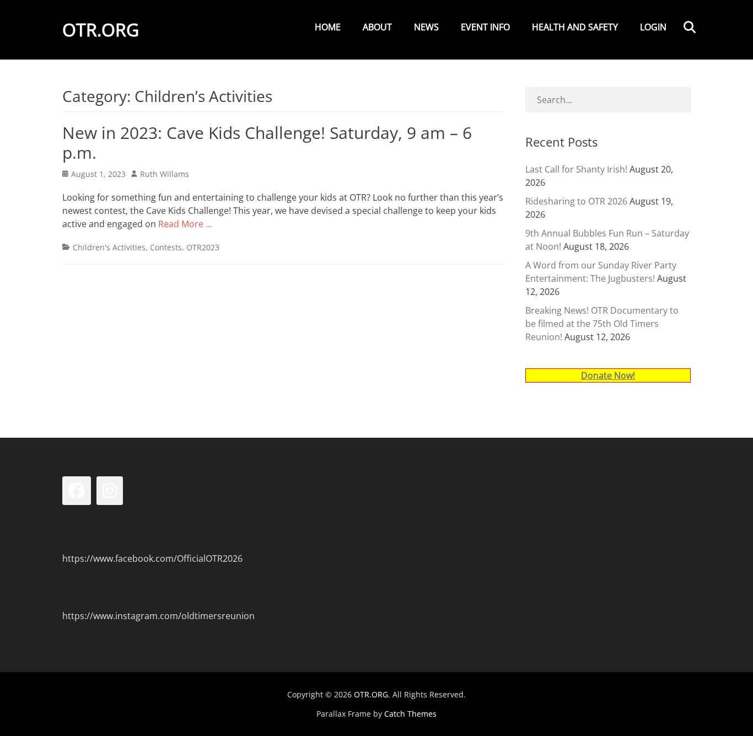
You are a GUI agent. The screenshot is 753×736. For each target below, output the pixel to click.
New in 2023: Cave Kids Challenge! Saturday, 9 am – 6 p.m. (267, 142)
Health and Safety (575, 27)
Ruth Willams (164, 174)
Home (328, 27)
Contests (166, 247)
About (377, 27)
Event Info (485, 27)
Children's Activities (109, 247)
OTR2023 (202, 247)
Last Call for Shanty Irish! (576, 169)
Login (653, 27)
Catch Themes (410, 713)
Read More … (185, 224)
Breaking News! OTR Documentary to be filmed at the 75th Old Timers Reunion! (602, 323)
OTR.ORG (100, 29)
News (426, 27)
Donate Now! (608, 375)
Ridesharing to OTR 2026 (576, 201)
